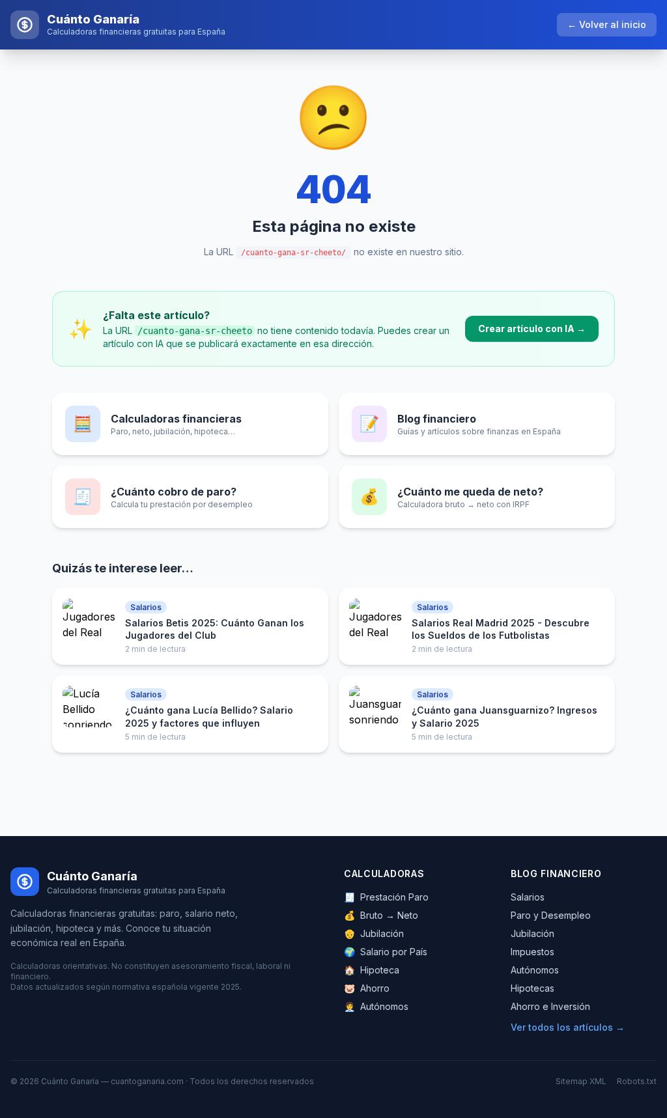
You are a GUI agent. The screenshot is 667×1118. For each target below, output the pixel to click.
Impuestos (532, 951)
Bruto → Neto (381, 915)
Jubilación (374, 933)
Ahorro (367, 988)
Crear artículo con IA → (532, 328)
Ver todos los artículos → (568, 1027)
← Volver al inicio (606, 24)
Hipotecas (532, 988)
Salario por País (385, 951)
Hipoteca (371, 969)
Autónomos (376, 1006)
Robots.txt (637, 1081)
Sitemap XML (581, 1081)
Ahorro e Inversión (550, 1006)
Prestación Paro (386, 896)
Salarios (528, 896)
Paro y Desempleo (551, 915)
